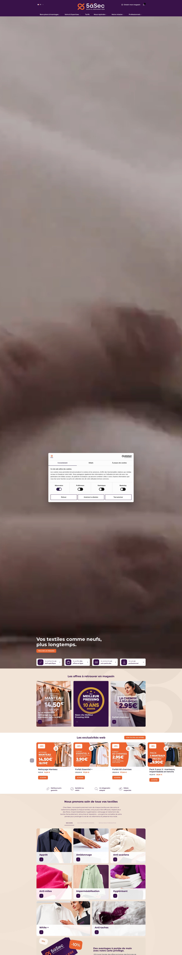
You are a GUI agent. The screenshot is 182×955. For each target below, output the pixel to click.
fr (40, 4)
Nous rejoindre (99, 14)
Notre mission (117, 14)
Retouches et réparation (107, 823)
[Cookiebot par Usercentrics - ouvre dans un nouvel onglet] (123, 456)
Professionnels (134, 14)
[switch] (80, 489)
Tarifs (87, 14)
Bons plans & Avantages (49, 14)
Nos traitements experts (85, 823)
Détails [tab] (91, 463)
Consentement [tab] (62, 463)
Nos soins (69, 823)
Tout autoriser (118, 497)
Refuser (63, 497)
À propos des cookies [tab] (119, 463)
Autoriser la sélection (91, 497)
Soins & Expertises (72, 14)
